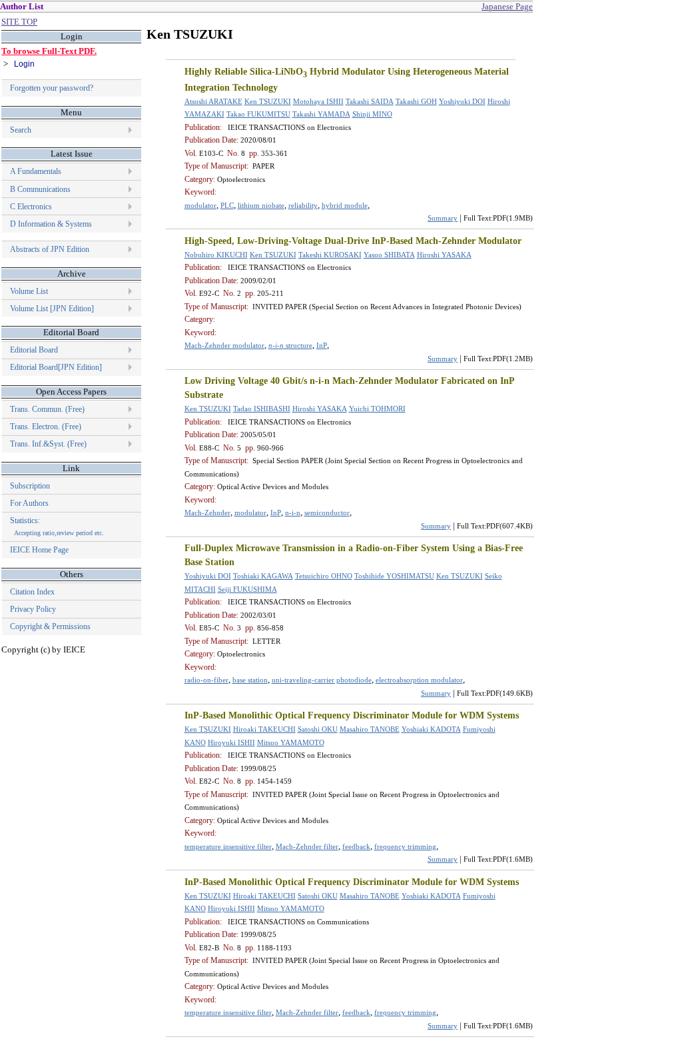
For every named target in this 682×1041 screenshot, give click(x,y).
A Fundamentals (35, 171)
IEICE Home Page (39, 549)
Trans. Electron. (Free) (45, 426)
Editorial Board (34, 350)
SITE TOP (19, 22)
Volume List (30, 291)
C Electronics (31, 206)
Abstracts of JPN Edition (49, 249)
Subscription (30, 486)
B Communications (40, 189)
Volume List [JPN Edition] (52, 308)
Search (20, 130)
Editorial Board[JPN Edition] (56, 367)
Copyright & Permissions (50, 626)
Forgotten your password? (51, 88)
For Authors (29, 503)
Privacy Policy (33, 609)
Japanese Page (507, 6)
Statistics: (57, 526)
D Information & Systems (51, 224)
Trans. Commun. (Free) (47, 409)
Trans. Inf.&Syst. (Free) (48, 444)
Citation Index (32, 591)
